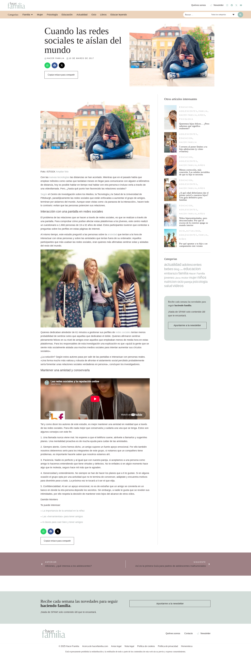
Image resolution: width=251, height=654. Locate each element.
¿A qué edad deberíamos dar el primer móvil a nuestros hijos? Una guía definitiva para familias (194, 196)
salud (168, 286)
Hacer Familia (188, 115)
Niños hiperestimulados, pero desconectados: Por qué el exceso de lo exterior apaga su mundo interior (193, 221)
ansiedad (112, 234)
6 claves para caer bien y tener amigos (62, 522)
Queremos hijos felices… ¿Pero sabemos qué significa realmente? (194, 126)
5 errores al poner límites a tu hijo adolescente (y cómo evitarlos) (193, 149)
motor (185, 277)
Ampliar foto (62, 171)
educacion (185, 107)
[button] (47, 65)
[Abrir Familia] (32, 14)
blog (176, 269)
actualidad (193, 231)
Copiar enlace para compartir (61, 75)
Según (44, 194)
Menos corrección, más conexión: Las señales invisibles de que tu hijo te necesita (194, 172)
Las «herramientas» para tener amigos (62, 516)
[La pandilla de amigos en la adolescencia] (95, 326)
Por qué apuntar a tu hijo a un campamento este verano (193, 244)
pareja (188, 281)
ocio (182, 231)
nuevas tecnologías (59, 177)
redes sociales (123, 332)
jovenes (169, 277)
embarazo (171, 273)
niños (201, 115)
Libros (178, 278)
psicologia (186, 119)
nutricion (170, 281)
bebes (168, 269)
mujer (193, 277)
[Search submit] (240, 14)
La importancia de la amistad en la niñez (63, 510)
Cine (181, 269)
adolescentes (188, 111)
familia (203, 111)
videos (178, 286)
